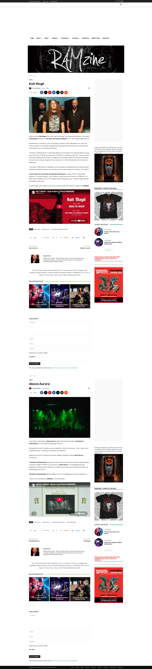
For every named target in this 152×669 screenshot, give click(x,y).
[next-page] (33, 311)
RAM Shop (120, 667)
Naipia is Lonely (85, 248)
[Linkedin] (54, 92)
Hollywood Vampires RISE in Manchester (60, 305)
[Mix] (66, 92)
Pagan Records (45, 229)
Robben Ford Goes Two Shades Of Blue (80, 305)
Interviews (93, 667)
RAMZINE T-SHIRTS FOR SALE (105, 188)
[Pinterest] (50, 92)
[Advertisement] (76, 23)
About (77, 667)
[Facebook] (116, 1)
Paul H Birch (37, 88)
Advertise (105, 667)
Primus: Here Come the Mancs (39, 305)
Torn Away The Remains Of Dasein (59, 229)
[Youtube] (122, 1)
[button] (121, 4)
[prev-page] (30, 311)
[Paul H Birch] (30, 88)
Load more (108, 250)
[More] (84, 237)
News (34, 75)
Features (99, 667)
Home (30, 75)
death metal (37, 229)
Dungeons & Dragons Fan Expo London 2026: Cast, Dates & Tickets (107, 258)
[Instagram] (118, 1)
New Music (80, 302)
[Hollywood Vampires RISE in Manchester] (60, 296)
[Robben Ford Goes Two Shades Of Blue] (80, 296)
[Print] (62, 92)
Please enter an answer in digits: (38, 353)
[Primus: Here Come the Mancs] (39, 296)
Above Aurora (33, 248)
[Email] (58, 92)
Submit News (113, 667)
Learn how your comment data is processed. (64, 368)
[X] (120, 1)
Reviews (87, 667)
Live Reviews (39, 302)
